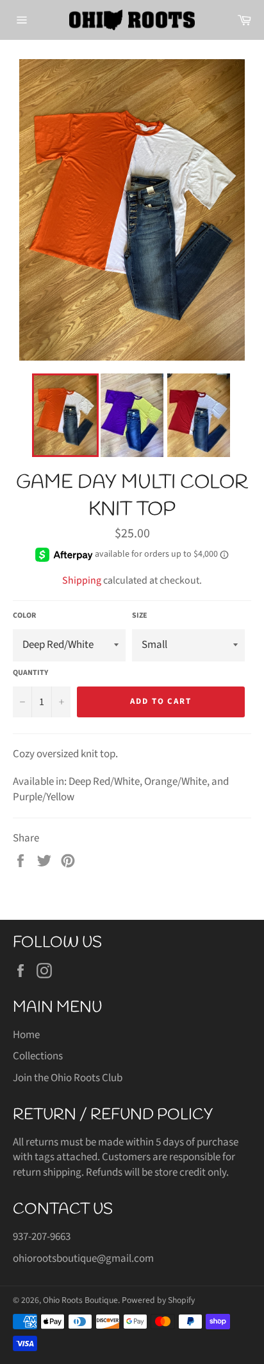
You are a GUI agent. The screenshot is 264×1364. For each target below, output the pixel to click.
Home (26, 1035)
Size (139, 616)
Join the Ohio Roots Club (67, 1078)
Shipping (81, 580)
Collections (38, 1056)
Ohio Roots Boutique (80, 1300)
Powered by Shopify (158, 1300)
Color (24, 616)
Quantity (30, 673)
